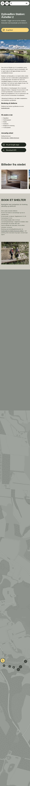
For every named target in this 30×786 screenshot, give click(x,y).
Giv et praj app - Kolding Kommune (10, 137)
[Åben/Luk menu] (26, 3)
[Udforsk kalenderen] (3, 3)
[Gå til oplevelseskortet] (7, 3)
